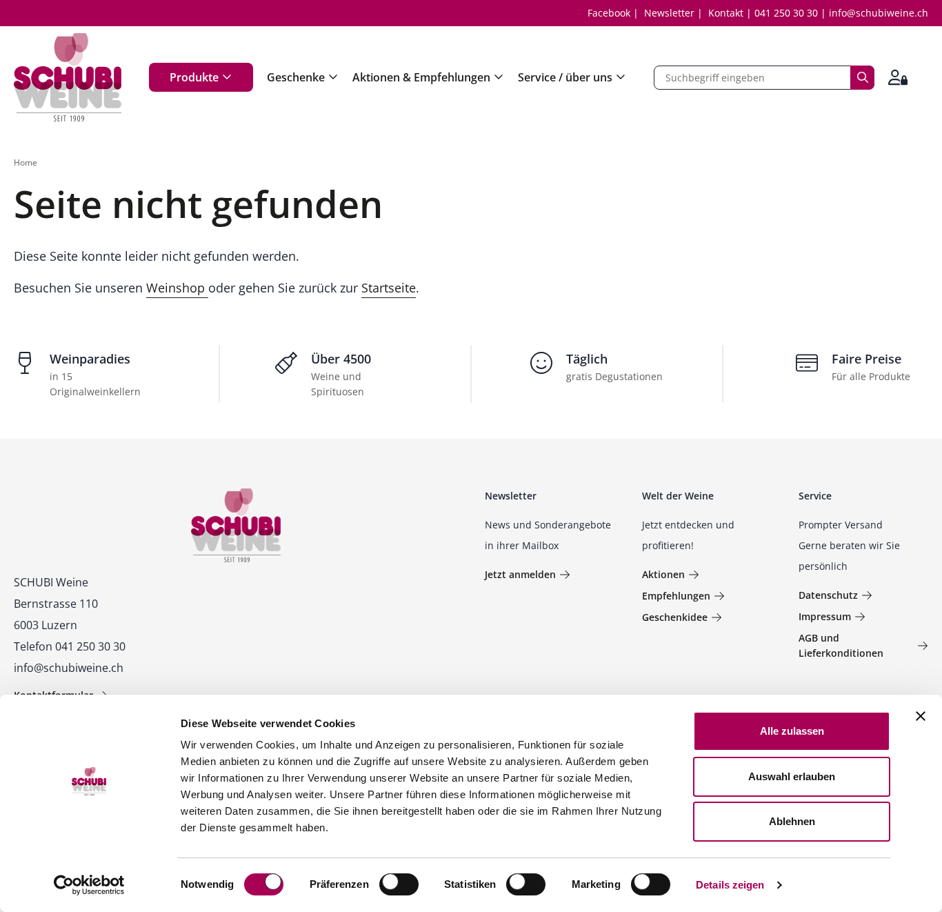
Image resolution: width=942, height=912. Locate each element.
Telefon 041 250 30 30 (70, 646)
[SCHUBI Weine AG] (67, 77)
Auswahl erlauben (791, 776)
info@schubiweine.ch (878, 12)
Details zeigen (730, 885)
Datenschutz (828, 595)
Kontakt (725, 12)
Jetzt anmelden (520, 574)
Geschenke (296, 77)
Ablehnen (792, 821)
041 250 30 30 (786, 12)
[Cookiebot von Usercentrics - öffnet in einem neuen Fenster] (89, 885)
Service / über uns (565, 77)
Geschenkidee (675, 617)
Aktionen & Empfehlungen (421, 77)
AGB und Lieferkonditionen (841, 645)
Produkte (194, 77)
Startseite (388, 287)
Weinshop (177, 287)
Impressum (825, 616)
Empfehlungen (676, 595)
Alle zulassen (792, 731)
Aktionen (663, 574)
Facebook (609, 12)
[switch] (400, 886)
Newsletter (669, 12)
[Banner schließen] (920, 716)
